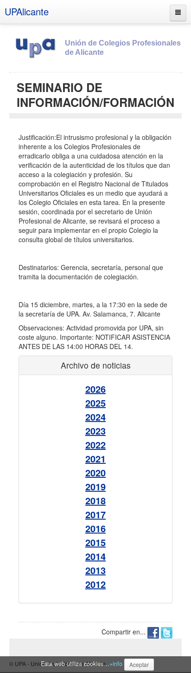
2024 (95, 416)
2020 (95, 472)
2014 (95, 556)
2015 (95, 542)
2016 (95, 528)
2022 (95, 444)
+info (115, 664)
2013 (95, 570)
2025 (95, 402)
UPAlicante (27, 11)
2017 (95, 514)
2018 (95, 500)
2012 (95, 584)
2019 (95, 486)
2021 (95, 458)
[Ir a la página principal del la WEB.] (37, 46)
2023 (95, 430)
